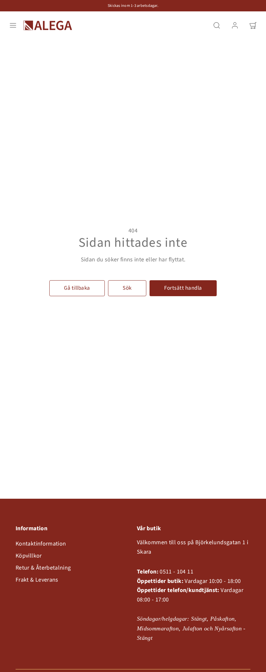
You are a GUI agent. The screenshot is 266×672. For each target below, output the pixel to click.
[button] (13, 25)
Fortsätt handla (183, 288)
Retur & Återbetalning (43, 568)
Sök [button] (127, 288)
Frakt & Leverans (37, 580)
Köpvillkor (29, 556)
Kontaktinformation (41, 544)
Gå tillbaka (77, 288)
